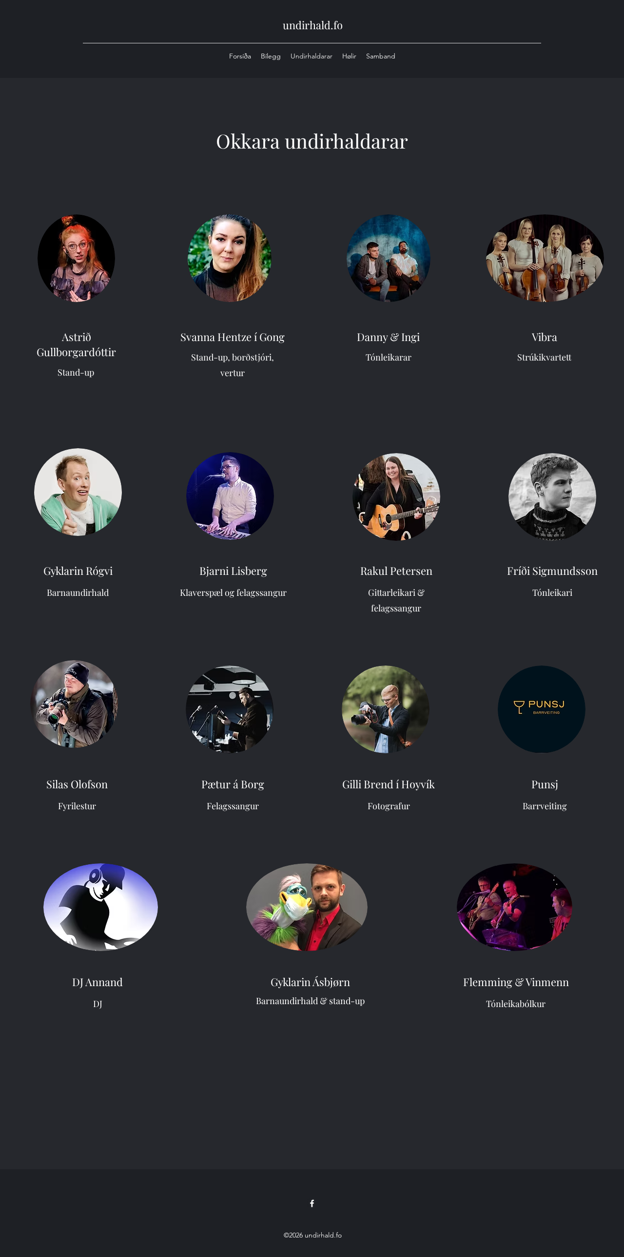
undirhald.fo (313, 25)
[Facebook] (312, 1203)
